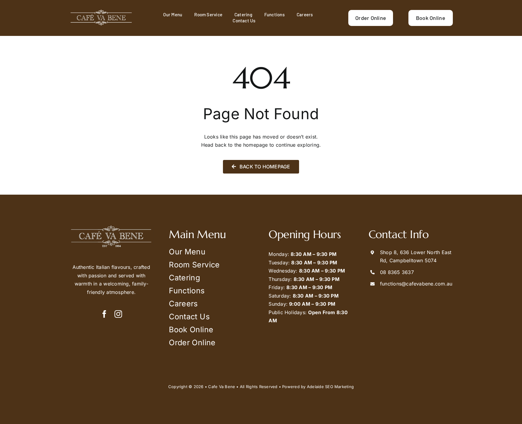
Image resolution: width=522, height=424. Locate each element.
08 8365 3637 (397, 272)
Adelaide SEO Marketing (330, 386)
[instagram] (118, 314)
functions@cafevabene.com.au (416, 284)
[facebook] (104, 314)
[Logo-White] (101, 11)
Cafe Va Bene (221, 386)
